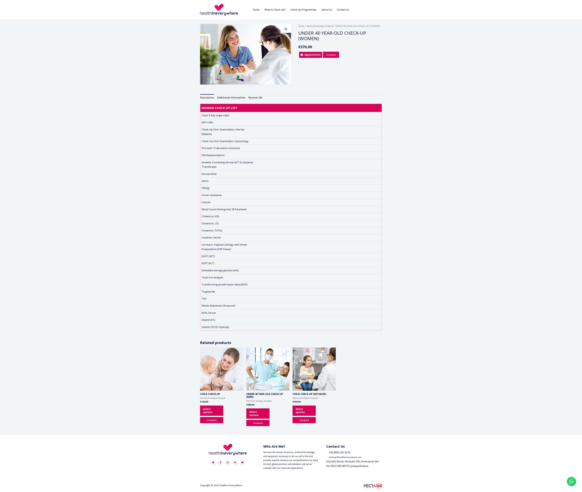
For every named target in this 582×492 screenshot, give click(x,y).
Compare (331, 54)
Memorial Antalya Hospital (319, 25)
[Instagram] (227, 462)
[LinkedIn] (235, 462)
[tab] (207, 97)
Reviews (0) (255, 97)
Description (207, 97)
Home (256, 9)
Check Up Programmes (303, 9)
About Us (326, 9)
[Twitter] (213, 462)
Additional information (231, 97)
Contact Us (343, 9)
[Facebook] (220, 462)
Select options (207, 410)
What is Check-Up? (275, 9)
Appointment (312, 54)
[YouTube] (242, 462)
